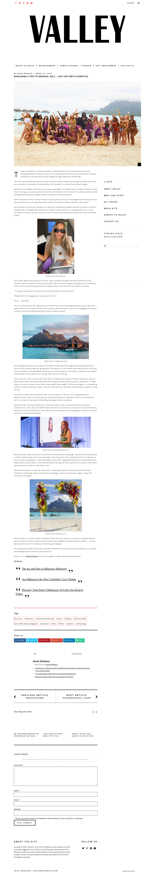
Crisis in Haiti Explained (34, 696)
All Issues (111, 202)
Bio (35, 654)
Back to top (128, 871)
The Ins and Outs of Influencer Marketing (44, 568)
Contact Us (111, 221)
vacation (70, 624)
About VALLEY (112, 189)
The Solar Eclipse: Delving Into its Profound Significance (55, 674)
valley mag (81, 624)
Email (80, 640)
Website (17, 809)
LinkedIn (69, 640)
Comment (18, 765)
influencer (29, 619)
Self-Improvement (106, 66)
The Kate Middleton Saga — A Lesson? (76, 696)
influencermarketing (45, 619)
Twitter (32, 640)
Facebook (20, 640)
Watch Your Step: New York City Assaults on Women (54, 677)
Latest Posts (77, 654)
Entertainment (47, 66)
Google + (57, 640)
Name (17, 791)
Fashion (86, 66)
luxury (59, 619)
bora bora (18, 619)
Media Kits (111, 208)
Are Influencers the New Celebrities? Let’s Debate (49, 579)
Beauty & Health (25, 66)
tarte (54, 624)
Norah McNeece (51, 665)
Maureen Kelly (80, 619)
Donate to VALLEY (115, 215)
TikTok (61, 624)
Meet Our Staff (114, 195)
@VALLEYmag (31, 556)
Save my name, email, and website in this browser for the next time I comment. (49, 818)
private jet (44, 624)
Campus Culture (69, 66)
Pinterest (45, 640)
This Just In (127, 66)
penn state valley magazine (25, 624)
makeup (68, 619)
